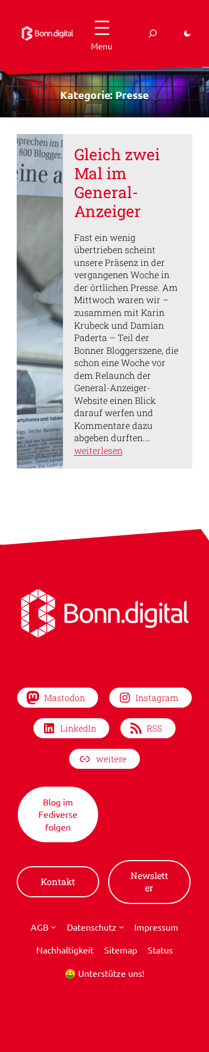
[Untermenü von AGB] (53, 927)
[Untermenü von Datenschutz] (121, 927)
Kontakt (58, 881)
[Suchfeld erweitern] (153, 33)
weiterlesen (98, 450)
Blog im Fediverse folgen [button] (57, 814)
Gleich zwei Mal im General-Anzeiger (117, 182)
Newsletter (149, 882)
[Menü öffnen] (102, 33)
